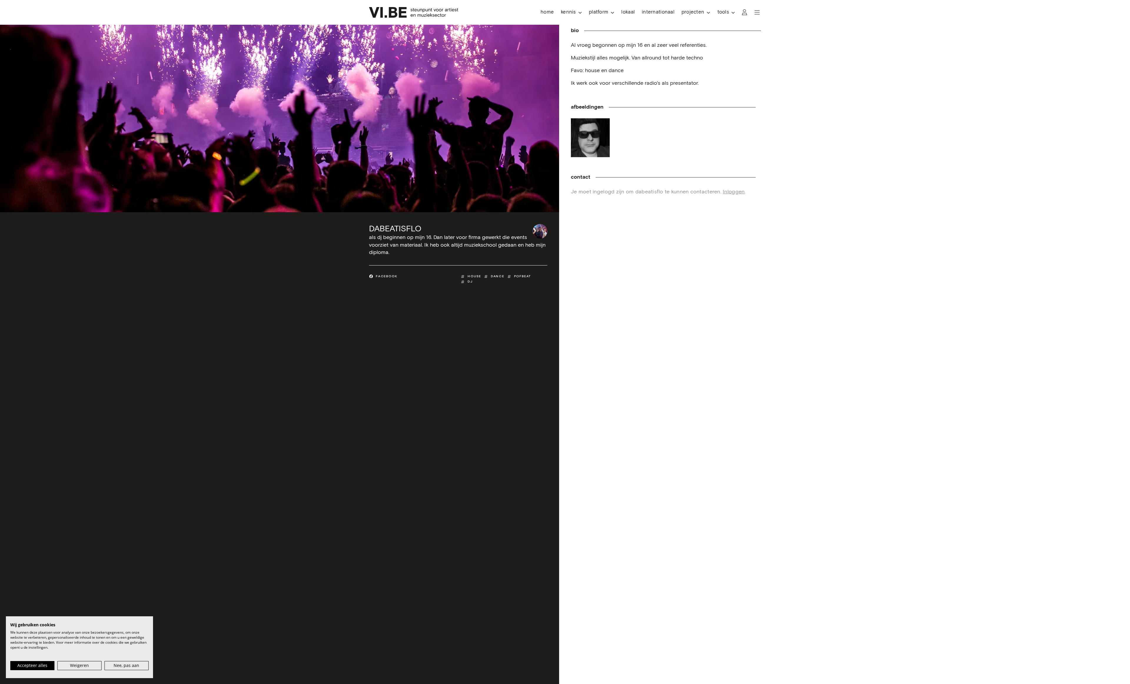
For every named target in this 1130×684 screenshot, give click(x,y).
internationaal (658, 12)
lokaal (628, 12)
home (547, 12)
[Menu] (757, 12)
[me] (590, 137)
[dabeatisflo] (540, 231)
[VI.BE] (413, 12)
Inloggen (734, 192)
